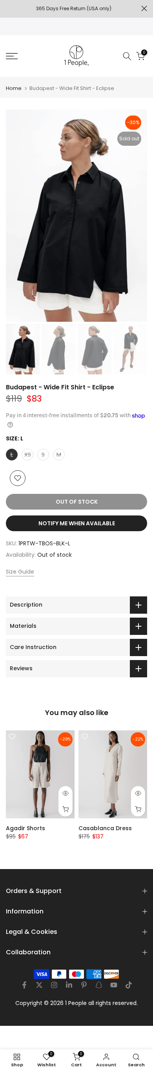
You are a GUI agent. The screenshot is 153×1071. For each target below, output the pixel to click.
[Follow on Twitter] (39, 985)
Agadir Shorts (25, 828)
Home (14, 88)
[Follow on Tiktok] (128, 985)
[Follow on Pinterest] (83, 985)
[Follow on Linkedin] (69, 985)
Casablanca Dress (105, 828)
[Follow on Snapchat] (98, 985)
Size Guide (20, 572)
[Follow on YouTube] (113, 985)
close (144, 8)
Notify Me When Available (76, 523)
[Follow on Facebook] (24, 985)
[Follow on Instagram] (54, 985)
